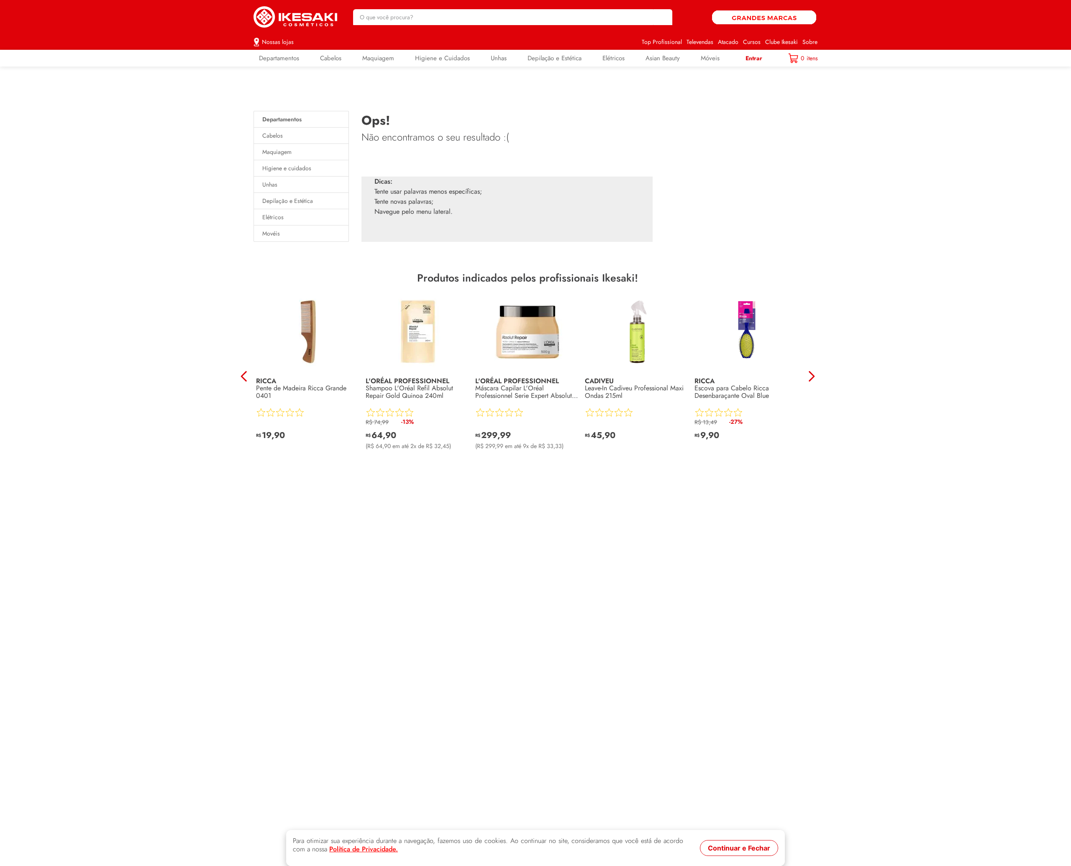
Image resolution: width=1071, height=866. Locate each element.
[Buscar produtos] (662, 17)
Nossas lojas (278, 42)
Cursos (752, 42)
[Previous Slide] (244, 376)
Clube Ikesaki (781, 42)
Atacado (728, 42)
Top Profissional (662, 42)
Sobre (809, 42)
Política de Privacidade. (363, 849)
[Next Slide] (811, 376)
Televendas (700, 42)
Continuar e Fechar (739, 848)
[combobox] (512, 17)
